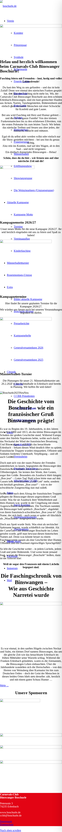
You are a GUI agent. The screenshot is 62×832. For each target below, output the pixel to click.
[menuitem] (38, 190)
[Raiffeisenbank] (31, 735)
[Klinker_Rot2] (26, 319)
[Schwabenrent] (31, 762)
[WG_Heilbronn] (20, 701)
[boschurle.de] (8, 5)
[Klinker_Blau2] (26, 242)
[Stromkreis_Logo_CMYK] (31, 747)
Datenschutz (6, 824)
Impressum (6, 821)
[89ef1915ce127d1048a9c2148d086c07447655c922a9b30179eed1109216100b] (17, 168)
